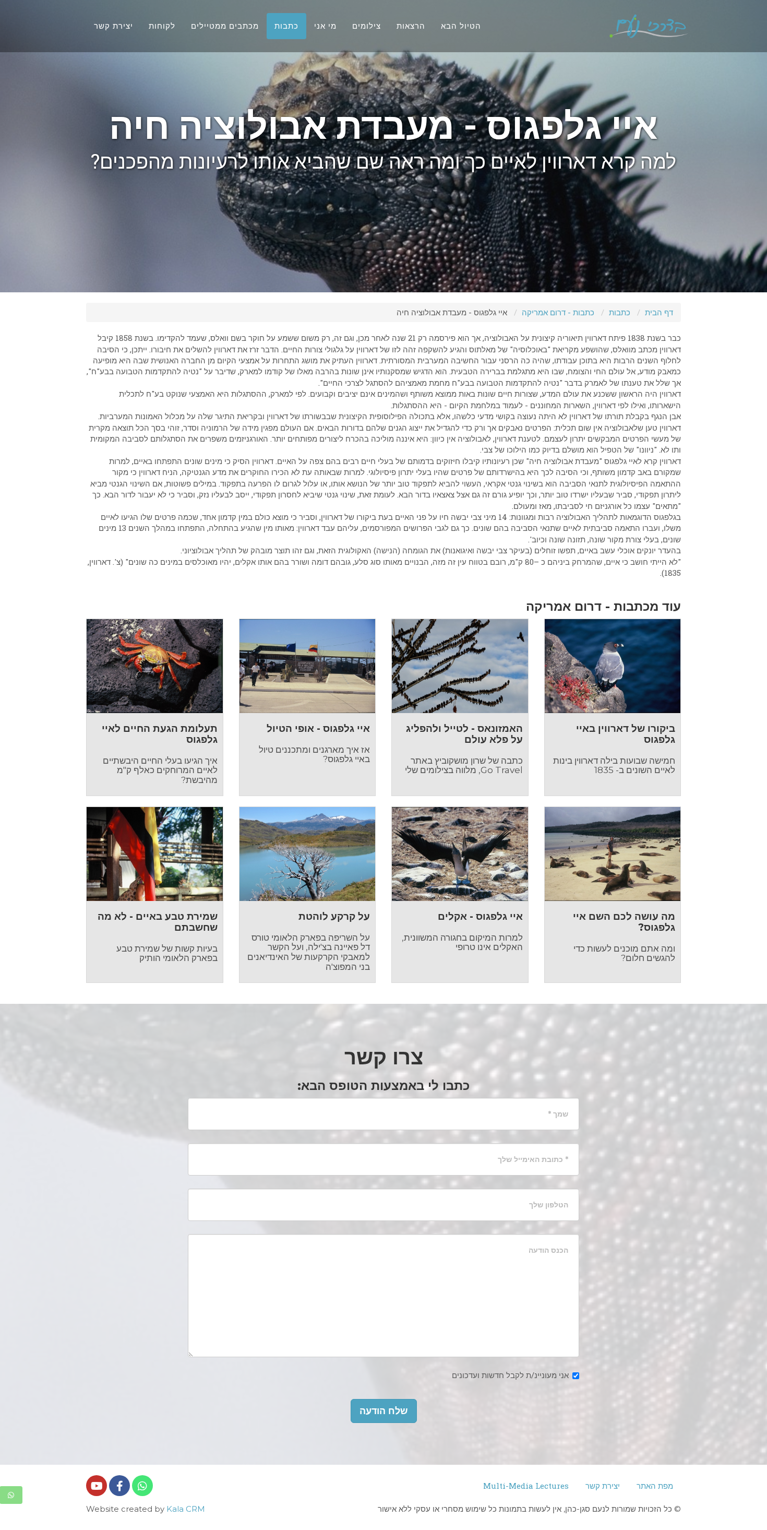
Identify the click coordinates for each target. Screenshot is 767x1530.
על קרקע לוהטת (334, 916)
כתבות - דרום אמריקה (558, 312)
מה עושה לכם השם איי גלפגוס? (624, 921)
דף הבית (659, 312)
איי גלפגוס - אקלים (480, 916)
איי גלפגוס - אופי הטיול (318, 728)
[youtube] (96, 1485)
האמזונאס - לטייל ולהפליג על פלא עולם (464, 733)
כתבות (619, 312)
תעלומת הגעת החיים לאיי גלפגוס (160, 733)
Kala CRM (185, 1509)
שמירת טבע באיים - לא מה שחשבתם (158, 921)
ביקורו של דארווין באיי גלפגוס (625, 733)
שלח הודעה (383, 1411)
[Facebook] (119, 1485)
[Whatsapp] (142, 1485)
